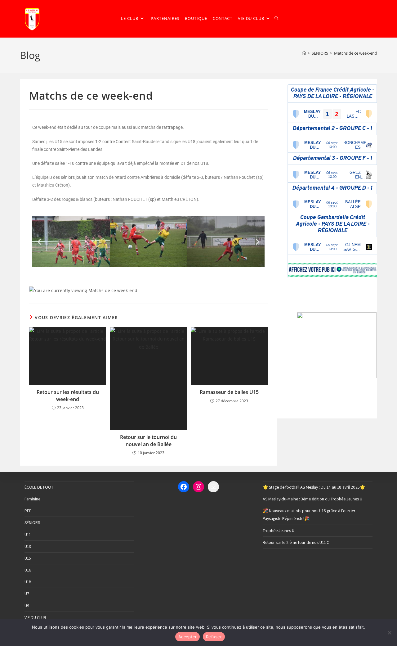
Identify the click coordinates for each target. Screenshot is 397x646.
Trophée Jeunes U (278, 530)
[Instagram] (198, 486)
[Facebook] (183, 486)
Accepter (187, 636)
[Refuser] (389, 633)
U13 (28, 546)
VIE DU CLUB (35, 617)
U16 (28, 570)
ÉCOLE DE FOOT (39, 487)
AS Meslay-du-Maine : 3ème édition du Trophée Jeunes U (312, 499)
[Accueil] (304, 53)
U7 (27, 593)
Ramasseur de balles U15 (229, 392)
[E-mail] (213, 486)
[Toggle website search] (276, 18)
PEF (28, 510)
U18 (28, 582)
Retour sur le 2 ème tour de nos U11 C (296, 542)
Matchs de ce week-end (355, 53)
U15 (28, 558)
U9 (27, 605)
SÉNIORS (32, 522)
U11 (28, 534)
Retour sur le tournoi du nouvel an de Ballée (148, 440)
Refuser (214, 636)
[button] (39, 241)
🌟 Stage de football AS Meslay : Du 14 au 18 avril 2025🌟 (314, 487)
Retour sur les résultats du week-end (68, 395)
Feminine (32, 499)
